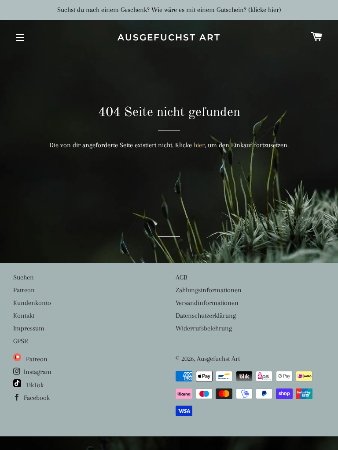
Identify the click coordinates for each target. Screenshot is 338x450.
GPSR (20, 341)
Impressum (28, 328)
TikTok (34, 385)
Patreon (24, 290)
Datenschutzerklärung (206, 315)
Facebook (36, 398)
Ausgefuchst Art (169, 37)
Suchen (23, 277)
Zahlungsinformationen (209, 290)
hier (199, 145)
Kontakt (23, 315)
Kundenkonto (32, 303)
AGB (181, 277)
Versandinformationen (207, 303)
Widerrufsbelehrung (204, 328)
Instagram (36, 372)
